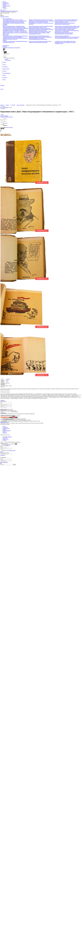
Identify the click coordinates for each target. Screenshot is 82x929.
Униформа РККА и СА (13, 27)
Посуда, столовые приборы (66, 20)
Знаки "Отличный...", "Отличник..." (12, 31)
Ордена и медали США (33, 41)
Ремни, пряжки (40, 29)
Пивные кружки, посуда (69, 37)
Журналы (61, 32)
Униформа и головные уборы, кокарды (11, 41)
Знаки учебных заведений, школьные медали (38, 26)
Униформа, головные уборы (11, 23)
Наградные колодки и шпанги (35, 35)
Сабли (18, 37)
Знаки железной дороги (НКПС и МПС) (14, 30)
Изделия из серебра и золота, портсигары (66, 30)
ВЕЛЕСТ (7, 445)
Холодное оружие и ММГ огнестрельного (67, 42)
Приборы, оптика (36, 23)
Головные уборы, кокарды (41, 39)
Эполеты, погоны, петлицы (37, 21)
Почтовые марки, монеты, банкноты (70, 38)
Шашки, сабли (6, 26)
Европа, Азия (5, 438)
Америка (5, 440)
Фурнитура (35, 29)
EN (2, 89)
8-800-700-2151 (6, 45)
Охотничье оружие (14, 38)
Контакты (5, 432)
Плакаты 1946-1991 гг (34, 32)
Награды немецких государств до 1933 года (15, 39)
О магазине (5, 427)
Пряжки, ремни (32, 19)
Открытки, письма (66, 29)
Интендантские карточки (66, 23)
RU (1, 89)
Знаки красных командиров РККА (14, 29)
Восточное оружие (13, 37)
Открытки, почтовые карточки (63, 24)
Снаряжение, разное (59, 43)
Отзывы (4, 429)
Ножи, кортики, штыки (13, 26)
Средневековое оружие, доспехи (9, 35)
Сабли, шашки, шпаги (7, 19)
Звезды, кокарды (35, 30)
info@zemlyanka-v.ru (4, 422)
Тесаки (46, 37)
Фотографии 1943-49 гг (61, 27)
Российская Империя (7, 436)
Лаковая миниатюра (36, 33)
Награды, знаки (21, 38)
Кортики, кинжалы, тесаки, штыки (15, 20)
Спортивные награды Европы (39, 37)
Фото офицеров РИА (59, 19)
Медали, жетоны (34, 20)
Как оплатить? (3, 116)
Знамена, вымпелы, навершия (61, 26)
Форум (4, 431)
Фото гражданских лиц (68, 19)
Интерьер (69, 26)
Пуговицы (60, 21)
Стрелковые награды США (60, 41)
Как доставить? (9, 116)
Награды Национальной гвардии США (39, 42)
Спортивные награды (36, 28)
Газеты (58, 33)
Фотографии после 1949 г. (71, 27)
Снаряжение (61, 37)
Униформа (34, 39)
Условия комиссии (6, 430)
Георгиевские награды (39, 19)
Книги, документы (43, 23)
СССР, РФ (5, 437)
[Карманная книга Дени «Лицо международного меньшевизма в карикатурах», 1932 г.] (24, 185)
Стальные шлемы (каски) (12, 28)
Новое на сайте (6, 428)
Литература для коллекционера (66, 33)
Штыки (34, 38)
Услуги (4, 426)
